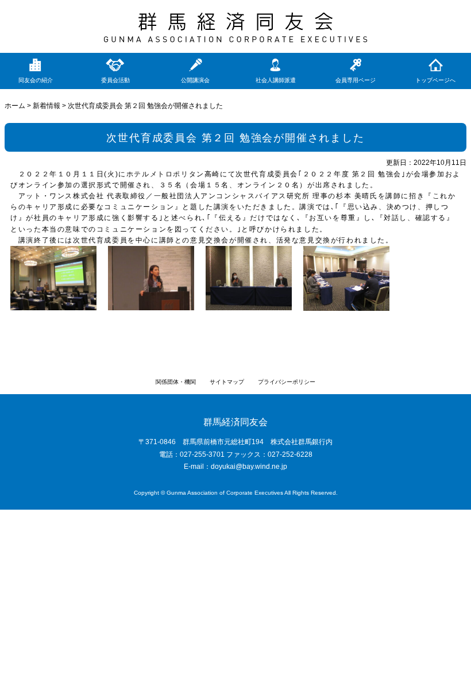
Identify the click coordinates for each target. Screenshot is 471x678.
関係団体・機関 (176, 382)
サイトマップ (227, 382)
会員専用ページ (355, 80)
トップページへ (435, 80)
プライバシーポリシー (286, 382)
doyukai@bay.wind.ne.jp (249, 467)
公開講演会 (195, 80)
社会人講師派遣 (276, 80)
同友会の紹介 (35, 80)
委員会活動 (115, 80)
